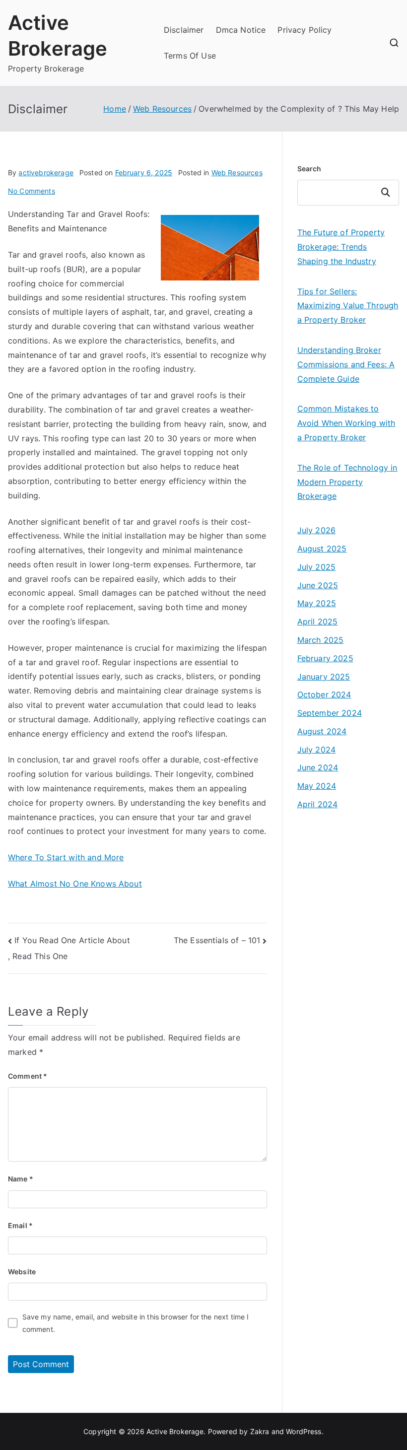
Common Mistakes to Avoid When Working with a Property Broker (346, 423)
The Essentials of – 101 (217, 940)
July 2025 (316, 567)
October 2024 (324, 694)
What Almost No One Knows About (75, 884)
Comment (27, 1076)
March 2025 (320, 640)
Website (22, 1271)
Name (20, 1178)
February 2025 (325, 658)
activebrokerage (45, 172)
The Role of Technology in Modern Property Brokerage (347, 482)
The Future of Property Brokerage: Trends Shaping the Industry (341, 246)
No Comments (31, 191)
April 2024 (317, 804)
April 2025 (317, 621)
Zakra (260, 1431)
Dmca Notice (241, 30)
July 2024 (316, 750)
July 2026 (316, 530)
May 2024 (316, 786)
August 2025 (322, 548)
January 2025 (323, 677)
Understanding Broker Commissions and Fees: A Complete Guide (346, 364)
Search (309, 168)
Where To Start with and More (66, 857)
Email (20, 1225)
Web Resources (237, 172)
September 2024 (329, 713)
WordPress (303, 1431)
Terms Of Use (190, 56)
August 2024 (322, 731)
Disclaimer (184, 30)
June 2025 (317, 585)
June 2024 (317, 767)
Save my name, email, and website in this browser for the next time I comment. (135, 1322)
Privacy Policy (304, 30)
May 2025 (316, 603)
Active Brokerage (175, 1431)
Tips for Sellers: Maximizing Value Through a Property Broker (348, 305)
